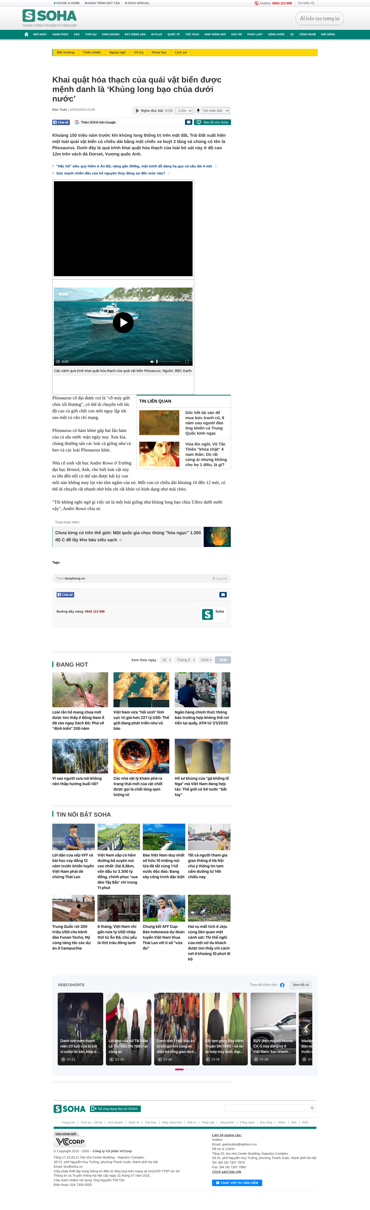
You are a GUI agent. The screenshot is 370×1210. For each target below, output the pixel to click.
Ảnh (294, 1122)
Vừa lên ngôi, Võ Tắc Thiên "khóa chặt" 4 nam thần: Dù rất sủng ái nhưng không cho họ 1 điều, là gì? (206, 454)
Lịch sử (181, 52)
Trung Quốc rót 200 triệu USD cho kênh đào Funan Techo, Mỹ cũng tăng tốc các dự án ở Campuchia (71, 937)
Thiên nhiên (92, 52)
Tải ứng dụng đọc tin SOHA (117, 1109)
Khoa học (159, 52)
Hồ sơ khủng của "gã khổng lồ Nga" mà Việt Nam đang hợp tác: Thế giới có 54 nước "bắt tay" (202, 786)
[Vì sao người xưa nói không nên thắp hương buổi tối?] (80, 756)
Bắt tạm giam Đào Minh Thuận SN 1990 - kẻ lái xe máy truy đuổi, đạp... (224, 1046)
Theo (141, 578)
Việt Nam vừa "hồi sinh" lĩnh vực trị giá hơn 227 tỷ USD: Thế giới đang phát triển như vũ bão (141, 720)
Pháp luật (255, 34)
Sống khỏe (276, 34)
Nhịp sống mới (215, 34)
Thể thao (192, 34)
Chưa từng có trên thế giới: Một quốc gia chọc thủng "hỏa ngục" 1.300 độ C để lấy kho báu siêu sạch (128, 536)
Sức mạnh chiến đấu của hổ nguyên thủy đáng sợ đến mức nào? (111, 173)
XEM (223, 660)
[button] (179, 1069)
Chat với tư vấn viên (239, 1183)
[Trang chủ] (49, 18)
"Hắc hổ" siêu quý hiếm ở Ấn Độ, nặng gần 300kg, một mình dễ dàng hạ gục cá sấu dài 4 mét (134, 166)
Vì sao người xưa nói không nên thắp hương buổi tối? (77, 781)
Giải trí (236, 34)
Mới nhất (40, 34)
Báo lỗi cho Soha (216, 122)
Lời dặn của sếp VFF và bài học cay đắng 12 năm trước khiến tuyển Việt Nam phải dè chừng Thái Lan (73, 866)
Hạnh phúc (60, 34)
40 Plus (156, 34)
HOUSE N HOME (68, 3)
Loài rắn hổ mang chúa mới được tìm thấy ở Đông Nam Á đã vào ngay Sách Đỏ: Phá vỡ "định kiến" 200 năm (78, 720)
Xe (292, 34)
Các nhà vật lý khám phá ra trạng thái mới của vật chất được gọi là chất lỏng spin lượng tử (138, 786)
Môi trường (65, 52)
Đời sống (328, 34)
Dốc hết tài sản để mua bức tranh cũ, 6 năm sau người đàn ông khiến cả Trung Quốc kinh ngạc (205, 423)
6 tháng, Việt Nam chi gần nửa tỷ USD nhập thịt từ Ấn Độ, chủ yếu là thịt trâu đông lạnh (117, 934)
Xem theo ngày (143, 660)
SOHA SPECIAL (139, 3)
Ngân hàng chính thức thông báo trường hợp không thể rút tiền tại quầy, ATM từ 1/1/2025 (202, 717)
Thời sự (90, 34)
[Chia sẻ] (61, 122)
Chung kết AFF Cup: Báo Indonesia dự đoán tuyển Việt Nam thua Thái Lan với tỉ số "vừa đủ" (164, 937)
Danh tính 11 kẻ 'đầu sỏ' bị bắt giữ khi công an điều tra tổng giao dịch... (177, 1046)
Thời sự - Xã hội (91, 1122)
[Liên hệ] (223, 594)
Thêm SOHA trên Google (98, 122)
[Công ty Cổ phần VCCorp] (119, 1139)
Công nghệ (307, 34)
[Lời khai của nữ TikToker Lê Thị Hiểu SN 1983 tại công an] (128, 1029)
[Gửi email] (188, 122)
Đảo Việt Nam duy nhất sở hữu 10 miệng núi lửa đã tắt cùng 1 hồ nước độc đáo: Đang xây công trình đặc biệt (163, 866)
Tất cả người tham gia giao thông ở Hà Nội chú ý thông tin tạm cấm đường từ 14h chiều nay (207, 866)
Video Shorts (71, 985)
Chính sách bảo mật (226, 1172)
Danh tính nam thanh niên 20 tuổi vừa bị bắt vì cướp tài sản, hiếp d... (79, 1046)
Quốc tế (173, 34)
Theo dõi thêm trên (263, 985)
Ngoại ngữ (117, 52)
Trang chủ (68, 1122)
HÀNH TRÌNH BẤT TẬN (103, 3)
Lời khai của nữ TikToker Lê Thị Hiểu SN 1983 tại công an (128, 1046)
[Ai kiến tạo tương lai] (319, 18)
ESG (77, 34)
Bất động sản (135, 34)
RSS (305, 1122)
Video (281, 1122)
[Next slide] (305, 1031)
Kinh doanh (110, 34)
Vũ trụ (139, 52)
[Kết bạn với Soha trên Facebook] (207, 614)
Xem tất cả (301, 985)
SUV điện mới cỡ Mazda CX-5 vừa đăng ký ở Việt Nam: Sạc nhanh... (273, 1046)
